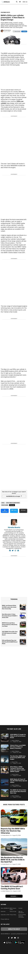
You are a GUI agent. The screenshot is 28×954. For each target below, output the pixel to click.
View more (13, 896)
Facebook (4, 511)
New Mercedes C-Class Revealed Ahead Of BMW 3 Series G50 (9, 615)
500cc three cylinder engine (12, 502)
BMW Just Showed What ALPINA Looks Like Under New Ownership (9, 607)
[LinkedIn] (18, 550)
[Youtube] (15, 938)
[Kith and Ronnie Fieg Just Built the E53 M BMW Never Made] (23, 639)
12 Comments (24, 31)
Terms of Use (13, 911)
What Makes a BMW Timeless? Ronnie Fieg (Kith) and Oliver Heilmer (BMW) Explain (17, 769)
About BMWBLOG (5, 908)
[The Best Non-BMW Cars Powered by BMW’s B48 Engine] (5, 756)
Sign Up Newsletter (21, 912)
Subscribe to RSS (5, 914)
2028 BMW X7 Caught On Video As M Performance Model (18, 736)
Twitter (15, 510)
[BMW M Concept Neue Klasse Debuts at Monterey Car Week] (23, 622)
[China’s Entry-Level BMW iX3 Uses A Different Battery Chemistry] (5, 745)
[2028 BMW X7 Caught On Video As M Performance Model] (5, 734)
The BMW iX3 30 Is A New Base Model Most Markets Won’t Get (18, 791)
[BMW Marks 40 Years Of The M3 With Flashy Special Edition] (5, 779)
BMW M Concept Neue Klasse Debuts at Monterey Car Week (9, 624)
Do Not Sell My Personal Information (22, 916)
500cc (3, 502)
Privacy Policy (13, 914)
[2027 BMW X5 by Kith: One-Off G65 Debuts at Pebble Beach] (23, 631)
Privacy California (5, 919)
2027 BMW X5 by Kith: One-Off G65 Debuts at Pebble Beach (10, 633)
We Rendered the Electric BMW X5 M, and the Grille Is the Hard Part (12, 859)
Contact (20, 908)
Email (23, 510)
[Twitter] (13, 550)
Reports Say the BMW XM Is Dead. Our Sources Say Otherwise (13, 831)
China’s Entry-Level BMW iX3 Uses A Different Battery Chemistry (18, 747)
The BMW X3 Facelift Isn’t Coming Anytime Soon (12, 887)
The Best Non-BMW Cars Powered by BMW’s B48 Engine (18, 757)
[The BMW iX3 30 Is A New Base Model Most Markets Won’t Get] (5, 790)
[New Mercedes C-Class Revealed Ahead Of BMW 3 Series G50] (23, 613)
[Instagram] (15, 550)
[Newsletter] (20, 2)
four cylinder (5, 505)
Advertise (3, 911)
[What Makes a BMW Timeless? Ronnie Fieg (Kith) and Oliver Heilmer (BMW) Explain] (5, 767)
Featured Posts (5, 12)
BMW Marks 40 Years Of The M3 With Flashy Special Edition (18, 780)
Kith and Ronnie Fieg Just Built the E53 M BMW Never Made (10, 642)
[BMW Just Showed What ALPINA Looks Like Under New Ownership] (23, 605)
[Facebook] (10, 550)
